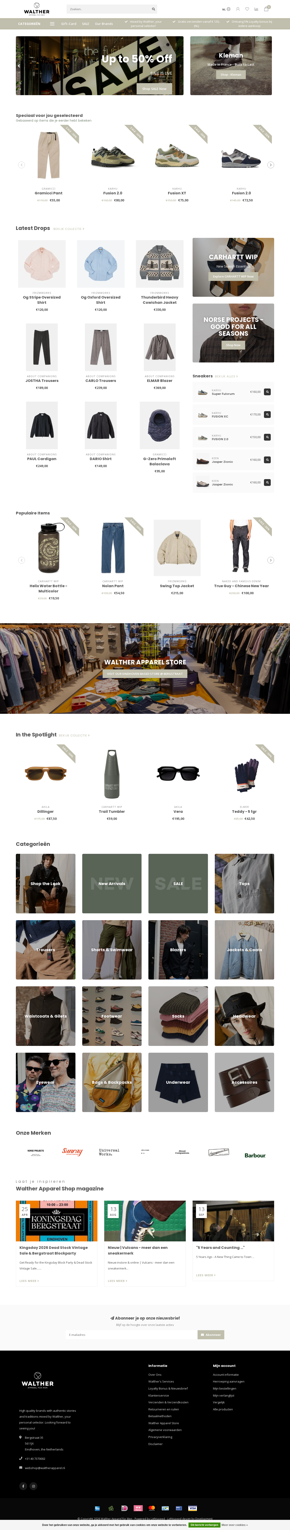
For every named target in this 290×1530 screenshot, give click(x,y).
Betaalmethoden (160, 1416)
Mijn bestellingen (224, 1388)
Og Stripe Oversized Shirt (42, 300)
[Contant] (111, 1508)
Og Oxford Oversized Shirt (101, 300)
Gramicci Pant (49, 193)
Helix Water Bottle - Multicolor (48, 588)
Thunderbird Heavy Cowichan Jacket (159, 300)
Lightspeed (158, 1518)
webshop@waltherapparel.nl (45, 1468)
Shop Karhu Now (153, 89)
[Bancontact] (165, 1508)
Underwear (156, 1055)
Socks (152, 988)
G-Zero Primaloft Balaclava (159, 461)
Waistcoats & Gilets (29, 988)
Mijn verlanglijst (223, 1395)
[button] (19, 65)
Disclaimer (155, 1444)
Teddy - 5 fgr (244, 811)
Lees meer (28, 1281)
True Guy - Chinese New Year (241, 586)
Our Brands (104, 24)
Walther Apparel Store (163, 1423)
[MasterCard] (151, 1508)
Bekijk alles (225, 376)
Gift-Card (68, 24)
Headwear (222, 988)
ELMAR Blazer (159, 380)
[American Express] (97, 1508)
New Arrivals (90, 856)
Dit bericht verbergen (204, 1525)
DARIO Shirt (101, 458)
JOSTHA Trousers (41, 380)
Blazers (153, 922)
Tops (218, 856)
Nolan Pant (113, 586)
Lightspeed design (179, 1518)
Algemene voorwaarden (165, 1430)
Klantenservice (158, 1395)
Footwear (88, 988)
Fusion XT (177, 193)
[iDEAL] (124, 1508)
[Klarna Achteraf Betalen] (138, 1508)
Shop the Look (26, 856)
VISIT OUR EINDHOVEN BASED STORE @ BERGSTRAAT (145, 674)
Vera (178, 811)
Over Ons (155, 1375)
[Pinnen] (179, 1508)
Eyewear (22, 1055)
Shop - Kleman (231, 74)
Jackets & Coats (225, 922)
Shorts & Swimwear (95, 922)
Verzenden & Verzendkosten (168, 1402)
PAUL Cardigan (41, 458)
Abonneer (213, 1335)
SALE (85, 24)
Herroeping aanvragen (228, 1381)
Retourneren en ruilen (163, 1409)
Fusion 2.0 (112, 193)
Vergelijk (219, 1402)
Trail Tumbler (112, 811)
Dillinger (45, 811)
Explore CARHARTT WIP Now (233, 276)
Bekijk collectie (68, 229)
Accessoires (223, 1055)
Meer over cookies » (235, 1525)
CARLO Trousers (100, 380)
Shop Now (233, 345)
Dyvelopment (204, 1518)
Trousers (22, 922)
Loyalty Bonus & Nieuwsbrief (168, 1388)
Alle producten (223, 1409)
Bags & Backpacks (94, 1055)
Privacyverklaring (160, 1437)
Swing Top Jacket (177, 586)
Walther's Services (161, 1381)
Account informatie (226, 1375)
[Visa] (192, 1508)
